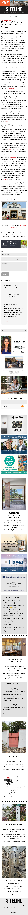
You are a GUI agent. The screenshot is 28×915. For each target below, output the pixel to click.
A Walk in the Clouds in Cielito (14, 759)
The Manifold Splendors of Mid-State (14, 766)
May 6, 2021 (16, 285)
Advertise (15, 906)
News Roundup (6, 20)
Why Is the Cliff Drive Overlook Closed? (14, 841)
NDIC (16, 912)
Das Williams (8, 232)
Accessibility (18, 911)
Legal (22, 907)
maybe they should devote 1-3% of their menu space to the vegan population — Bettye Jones (14, 629)
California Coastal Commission (15, 234)
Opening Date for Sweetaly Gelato (14, 678)
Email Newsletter (8, 907)
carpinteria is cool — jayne (10, 603)
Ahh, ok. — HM (7, 624)
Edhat (9, 149)
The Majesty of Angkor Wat (14, 886)
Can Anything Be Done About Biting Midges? (14, 834)
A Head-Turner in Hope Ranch (14, 520)
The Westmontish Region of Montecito (14, 769)
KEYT (8, 121)
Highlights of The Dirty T (14, 883)
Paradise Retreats (6, 236)
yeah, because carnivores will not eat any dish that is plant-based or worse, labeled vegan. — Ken (13, 620)
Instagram (17, 907)
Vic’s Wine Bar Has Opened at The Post (14, 666)
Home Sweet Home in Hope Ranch (14, 522)
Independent (11, 88)
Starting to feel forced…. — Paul (11, 600)
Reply (7, 291)
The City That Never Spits (14, 891)
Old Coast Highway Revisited (14, 761)
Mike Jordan (16, 232)
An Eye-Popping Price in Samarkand (14, 530)
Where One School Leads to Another (14, 764)
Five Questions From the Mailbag (14, 827)
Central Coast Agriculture (19, 236)
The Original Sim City (14, 894)
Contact (21, 906)
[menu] (26, 10)
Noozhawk (10, 52)
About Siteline (7, 906)
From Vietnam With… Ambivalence (14, 889)
